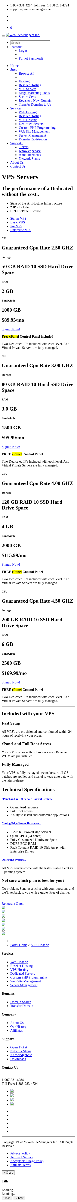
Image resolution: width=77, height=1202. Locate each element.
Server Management (32, 135)
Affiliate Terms (20, 1165)
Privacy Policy (20, 1153)
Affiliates (16, 1030)
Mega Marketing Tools (34, 93)
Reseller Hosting (30, 85)
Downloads (18, 1059)
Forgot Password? (31, 58)
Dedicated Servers (31, 124)
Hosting (24, 81)
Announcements (30, 155)
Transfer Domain (21, 1006)
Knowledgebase (30, 151)
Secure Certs (27, 96)
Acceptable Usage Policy (27, 1161)
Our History (18, 1026)
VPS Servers (27, 89)
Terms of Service (21, 1157)
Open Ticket (18, 1047)
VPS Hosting (28, 120)
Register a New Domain (35, 100)
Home (14, 66)
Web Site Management (34, 131)
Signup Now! (11, 329)
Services (16, 108)
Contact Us (17, 166)
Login (23, 50)
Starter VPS (18, 218)
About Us (17, 162)
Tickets (23, 147)
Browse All (26, 73)
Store (14, 69)
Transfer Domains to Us (35, 104)
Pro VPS (16, 226)
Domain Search (20, 1002)
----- (21, 54)
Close (6, 1198)
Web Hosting (28, 112)
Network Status (29, 158)
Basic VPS (17, 222)
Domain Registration (33, 139)
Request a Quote (13, 903)
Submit (19, 1198)
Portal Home (18, 945)
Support (16, 143)
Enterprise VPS (20, 230)
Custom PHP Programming (37, 127)
